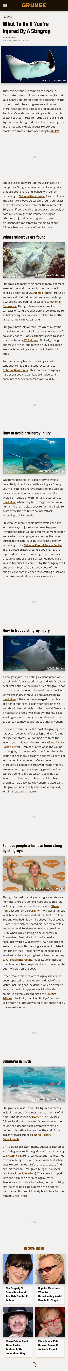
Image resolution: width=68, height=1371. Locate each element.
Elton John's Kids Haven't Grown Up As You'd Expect (48, 1345)
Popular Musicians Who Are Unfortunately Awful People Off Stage (50, 1294)
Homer (36, 1117)
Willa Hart (11, 37)
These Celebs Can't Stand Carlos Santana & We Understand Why (17, 1347)
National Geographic (32, 196)
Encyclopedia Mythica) (22, 1173)
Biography (33, 910)
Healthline (9, 502)
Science (8, 16)
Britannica (12, 1155)
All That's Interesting (19, 959)
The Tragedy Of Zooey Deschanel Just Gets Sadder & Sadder (17, 1294)
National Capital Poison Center (43, 545)
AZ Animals (36, 292)
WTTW (55, 131)
